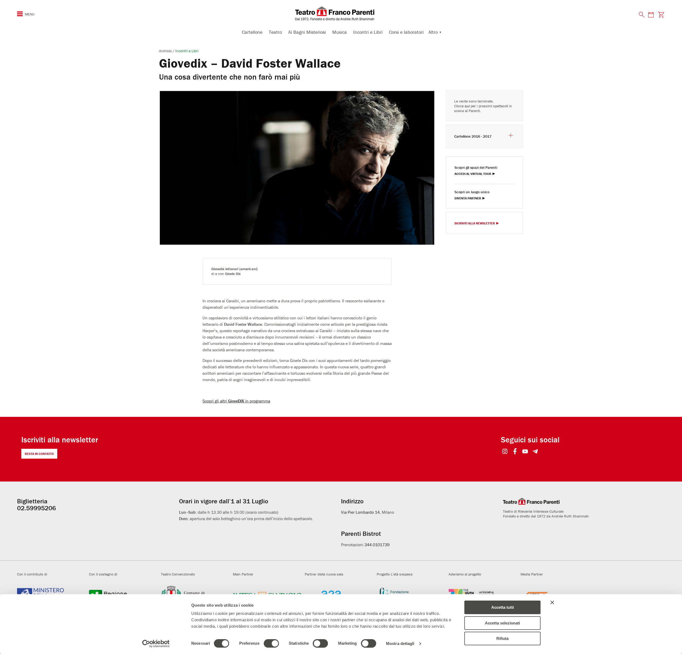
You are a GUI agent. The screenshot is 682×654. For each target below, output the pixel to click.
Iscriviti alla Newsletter (474, 223)
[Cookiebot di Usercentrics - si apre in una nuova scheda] (156, 644)
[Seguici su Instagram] (505, 451)
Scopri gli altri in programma (236, 401)
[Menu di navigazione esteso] (20, 13)
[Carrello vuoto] (661, 14)
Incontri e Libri (368, 32)
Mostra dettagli (400, 643)
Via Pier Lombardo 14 (360, 512)
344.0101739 (376, 544)
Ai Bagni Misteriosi (307, 32)
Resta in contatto (39, 454)
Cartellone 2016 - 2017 (473, 136)
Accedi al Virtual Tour (472, 174)
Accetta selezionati (502, 623)
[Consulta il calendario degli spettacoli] (650, 14)
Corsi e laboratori (406, 32)
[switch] (271, 643)
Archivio (166, 50)
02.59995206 (36, 508)
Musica (339, 32)
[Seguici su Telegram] (535, 451)
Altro (433, 32)
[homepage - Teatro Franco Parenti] (341, 13)
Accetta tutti (502, 607)
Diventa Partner (467, 198)
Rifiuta (502, 638)
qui (467, 106)
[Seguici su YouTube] (525, 451)
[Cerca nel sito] (642, 14)
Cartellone (252, 32)
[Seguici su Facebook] (515, 451)
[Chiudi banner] (552, 602)
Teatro (275, 32)
